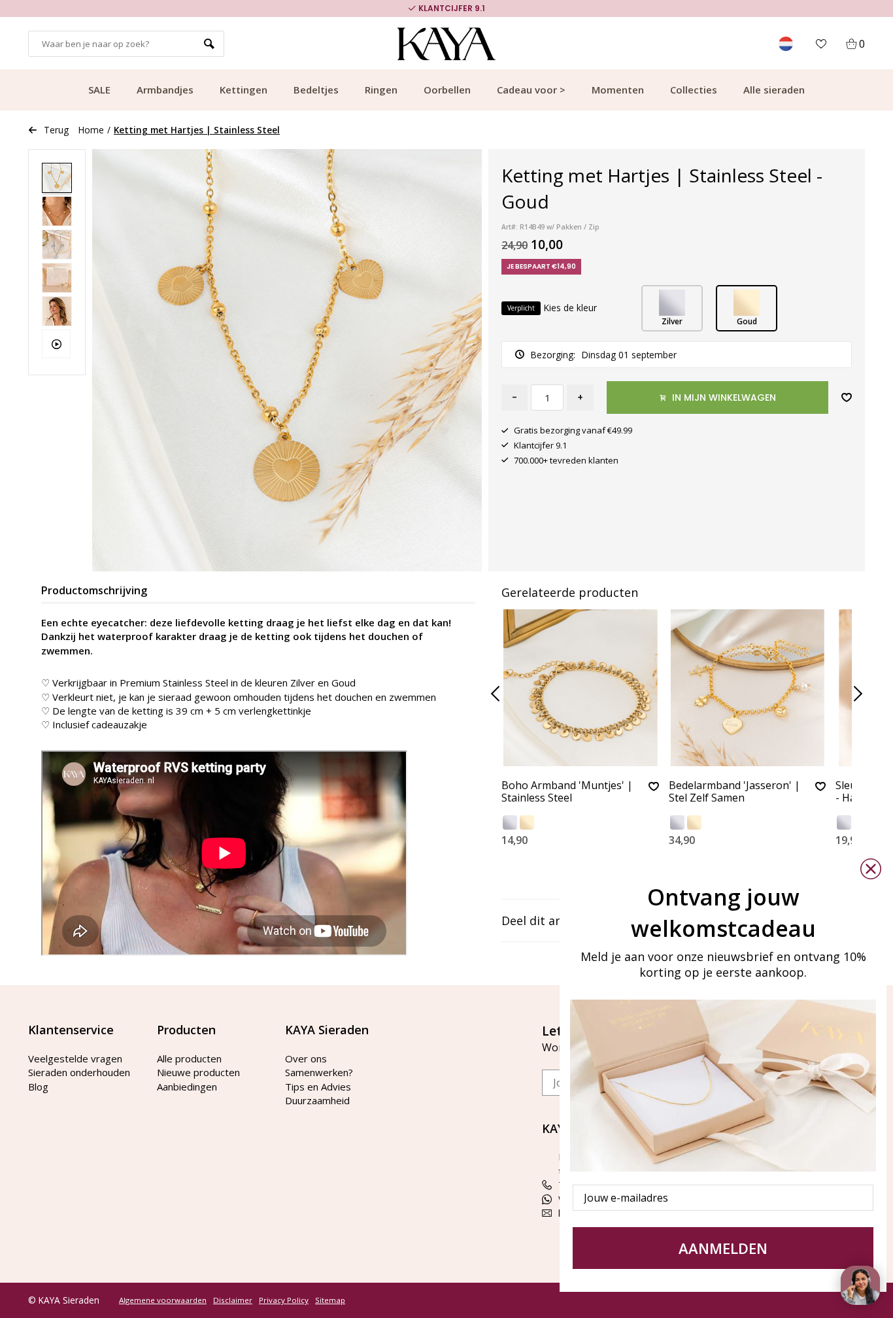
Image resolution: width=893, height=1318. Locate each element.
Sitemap (330, 1300)
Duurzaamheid (317, 1100)
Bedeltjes (316, 89)
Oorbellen (447, 89)
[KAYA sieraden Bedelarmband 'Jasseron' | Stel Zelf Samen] (747, 687)
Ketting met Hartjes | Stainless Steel (197, 130)
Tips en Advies (318, 1086)
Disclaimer (232, 1300)
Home (91, 130)
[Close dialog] (870, 868)
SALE (99, 89)
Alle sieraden (774, 89)
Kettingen (243, 89)
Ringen (381, 89)
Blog (38, 1086)
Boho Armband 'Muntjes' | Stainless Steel (567, 792)
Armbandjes (165, 89)
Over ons (306, 1058)
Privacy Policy (284, 1300)
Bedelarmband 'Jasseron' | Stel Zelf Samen (734, 792)
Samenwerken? (319, 1072)
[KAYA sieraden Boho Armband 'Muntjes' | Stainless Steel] (580, 687)
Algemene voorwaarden (163, 1300)
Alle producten (189, 1058)
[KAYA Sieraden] (447, 44)
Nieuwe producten (198, 1072)
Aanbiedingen (187, 1086)
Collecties (693, 89)
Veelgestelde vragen (75, 1058)
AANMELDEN (723, 1248)
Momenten (618, 89)
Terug (56, 130)
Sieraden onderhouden (79, 1072)
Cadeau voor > (531, 89)
